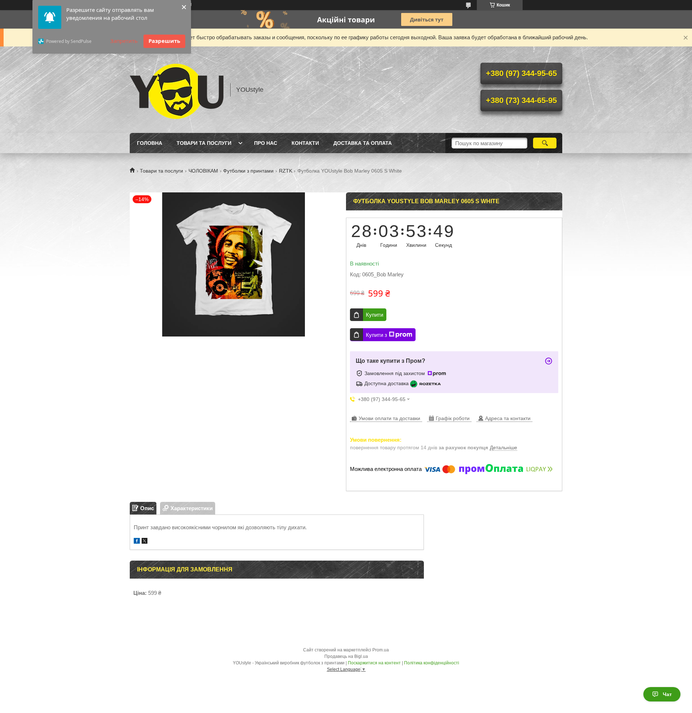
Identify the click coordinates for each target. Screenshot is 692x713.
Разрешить (164, 40)
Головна (149, 143)
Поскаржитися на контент (374, 662)
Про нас (265, 143)
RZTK (285, 171)
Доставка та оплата (362, 143)
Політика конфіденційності (431, 662)
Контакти (305, 143)
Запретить (124, 40)
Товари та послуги (204, 143)
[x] (144, 542)
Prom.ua (380, 649)
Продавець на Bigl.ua (346, 656)
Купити (374, 315)
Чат (667, 694)
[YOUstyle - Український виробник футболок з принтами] (176, 90)
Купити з (376, 335)
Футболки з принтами (248, 171)
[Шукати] (544, 143)
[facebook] (137, 542)
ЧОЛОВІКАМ (203, 171)
